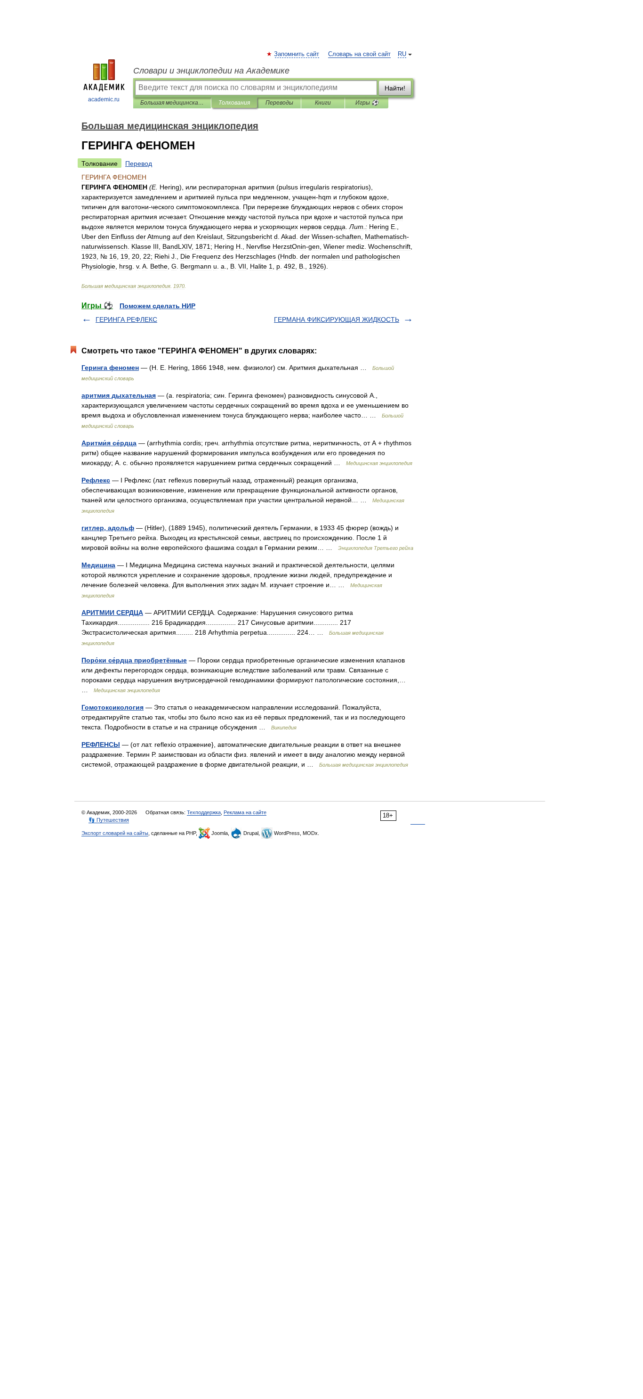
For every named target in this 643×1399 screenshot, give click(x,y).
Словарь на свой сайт (359, 54)
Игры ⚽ (366, 102)
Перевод (138, 163)
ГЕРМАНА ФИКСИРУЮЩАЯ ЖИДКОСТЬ (336, 319)
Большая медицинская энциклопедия (172, 102)
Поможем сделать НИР (157, 306)
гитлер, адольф (107, 528)
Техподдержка (204, 812)
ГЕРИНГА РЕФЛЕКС (126, 319)
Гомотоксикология (112, 707)
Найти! (395, 88)
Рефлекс (95, 480)
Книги (323, 102)
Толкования (234, 102)
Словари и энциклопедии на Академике (211, 70)
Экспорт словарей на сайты (114, 833)
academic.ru (104, 99)
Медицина (98, 565)
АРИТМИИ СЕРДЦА (112, 612)
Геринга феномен (110, 367)
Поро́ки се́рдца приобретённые (134, 660)
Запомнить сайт (297, 54)
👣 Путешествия (108, 820)
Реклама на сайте (245, 812)
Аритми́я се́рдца (109, 443)
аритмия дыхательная (118, 395)
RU (402, 54)
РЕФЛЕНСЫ (100, 744)
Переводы (279, 102)
